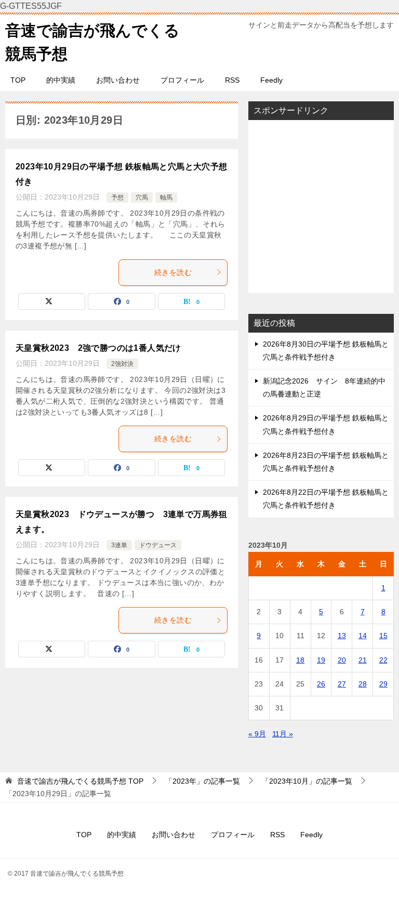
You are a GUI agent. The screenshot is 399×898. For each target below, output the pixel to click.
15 (383, 635)
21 (362, 660)
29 (383, 684)
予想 (117, 197)
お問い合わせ (118, 80)
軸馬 (166, 197)
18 (300, 660)
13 (342, 635)
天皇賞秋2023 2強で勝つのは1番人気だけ (98, 348)
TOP (17, 80)
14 (362, 635)
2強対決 (122, 363)
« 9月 (257, 734)
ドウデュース (158, 545)
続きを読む (173, 272)
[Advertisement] (321, 206)
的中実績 (60, 80)
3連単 (119, 545)
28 (362, 684)
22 (383, 660)
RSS (232, 80)
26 (321, 684)
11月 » (282, 734)
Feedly (271, 80)
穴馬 (142, 197)
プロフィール (182, 80)
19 (321, 660)
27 (342, 684)
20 (342, 660)
